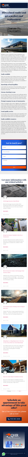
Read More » (5, 211)
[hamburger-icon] (25, 5)
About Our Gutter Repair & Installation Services (13, 376)
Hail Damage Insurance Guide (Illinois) (11, 201)
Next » (20, 391)
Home (2, 25)
